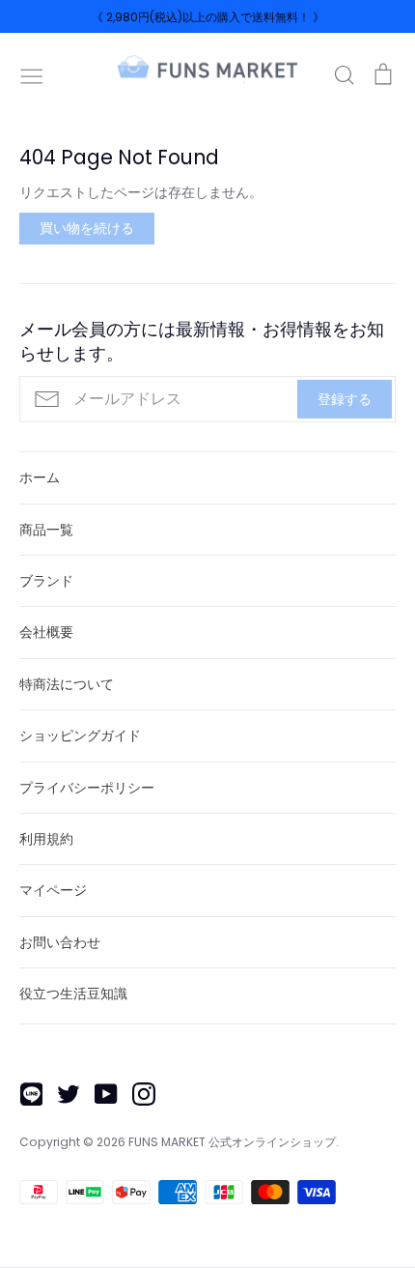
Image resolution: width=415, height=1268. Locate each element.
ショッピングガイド (80, 735)
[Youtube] (99, 1093)
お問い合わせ (59, 942)
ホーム (39, 477)
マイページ (53, 890)
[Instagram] (136, 1093)
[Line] (23, 1093)
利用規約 (46, 839)
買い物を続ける (87, 228)
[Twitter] (61, 1093)
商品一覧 (46, 529)
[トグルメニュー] (31, 74)
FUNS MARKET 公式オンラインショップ (232, 1142)
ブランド (46, 581)
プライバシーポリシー (86, 787)
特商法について (66, 684)
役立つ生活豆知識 (73, 993)
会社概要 (46, 632)
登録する (345, 399)
